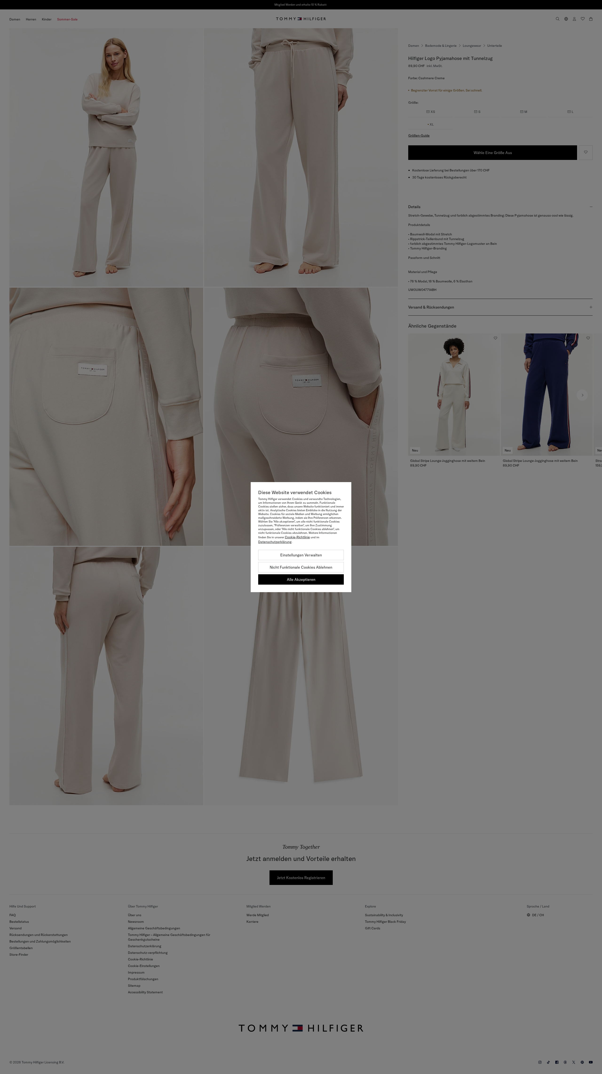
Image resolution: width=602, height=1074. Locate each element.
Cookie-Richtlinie (297, 537)
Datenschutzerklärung (275, 542)
